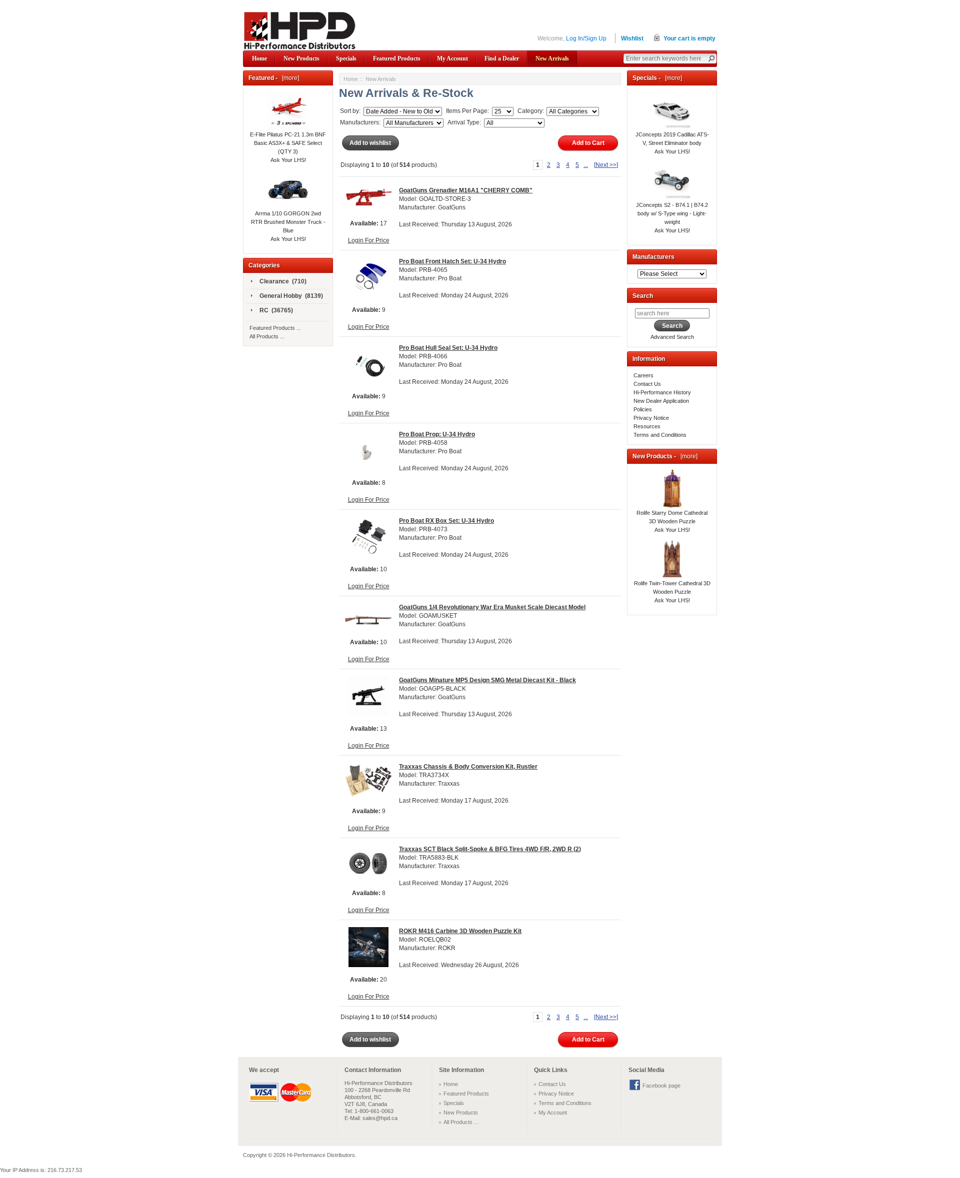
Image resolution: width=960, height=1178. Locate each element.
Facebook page (661, 1086)
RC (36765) (276, 310)
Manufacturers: (360, 122)
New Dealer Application (661, 401)
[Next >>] (606, 164)
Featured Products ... (275, 328)
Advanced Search (672, 337)
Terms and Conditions (660, 435)
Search (642, 295)
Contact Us (647, 384)
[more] (289, 77)
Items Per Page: (466, 110)
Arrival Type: (463, 122)
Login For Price (369, 240)
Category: (530, 110)
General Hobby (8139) (291, 295)
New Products (302, 58)
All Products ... (267, 336)
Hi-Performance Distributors (321, 1155)
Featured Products (396, 58)
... (586, 164)
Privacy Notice (651, 418)
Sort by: (351, 110)
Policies (643, 409)
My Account (452, 58)
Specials (346, 58)
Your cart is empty (690, 38)
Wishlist (632, 38)
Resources (647, 426)
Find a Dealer (501, 58)
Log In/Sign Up (586, 38)
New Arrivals (552, 58)
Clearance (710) (283, 281)
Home (259, 58)
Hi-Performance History (662, 392)
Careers (644, 375)
